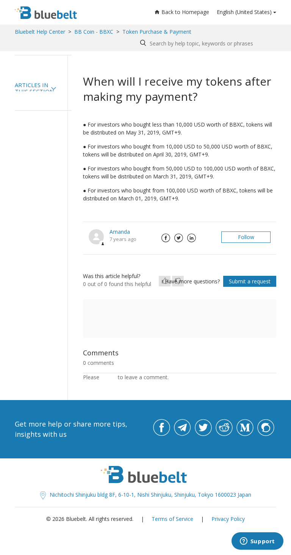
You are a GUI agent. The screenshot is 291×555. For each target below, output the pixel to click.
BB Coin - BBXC (93, 31)
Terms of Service (172, 518)
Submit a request (250, 281)
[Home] (46, 12)
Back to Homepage (185, 12)
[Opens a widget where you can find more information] (257, 541)
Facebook (165, 237)
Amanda (120, 231)
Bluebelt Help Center (40, 31)
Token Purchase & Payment (156, 31)
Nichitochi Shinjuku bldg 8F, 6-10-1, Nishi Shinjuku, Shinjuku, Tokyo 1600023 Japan (150, 494)
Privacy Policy (228, 518)
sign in (108, 377)
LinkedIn (191, 237)
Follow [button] (246, 237)
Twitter (178, 237)
